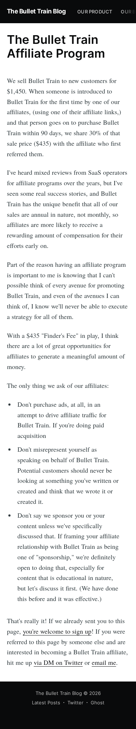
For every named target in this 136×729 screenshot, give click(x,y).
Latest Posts (46, 702)
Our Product (94, 12)
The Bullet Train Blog (36, 11)
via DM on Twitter (58, 662)
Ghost (97, 702)
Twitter (75, 702)
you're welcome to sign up (57, 631)
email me (104, 662)
